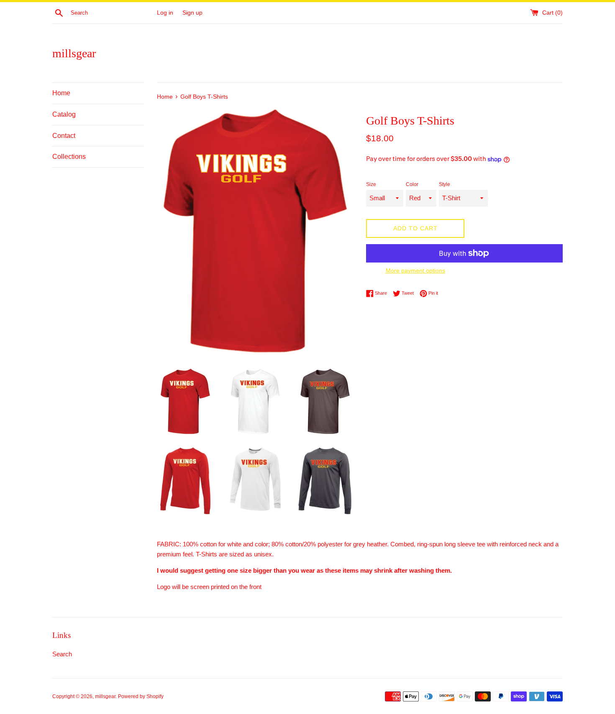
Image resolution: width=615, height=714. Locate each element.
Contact (63, 135)
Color (412, 184)
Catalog (64, 114)
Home (61, 93)
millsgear (74, 53)
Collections (69, 156)
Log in (165, 13)
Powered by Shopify (141, 696)
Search (62, 654)
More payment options (415, 270)
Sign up (192, 13)
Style (444, 184)
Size (371, 184)
